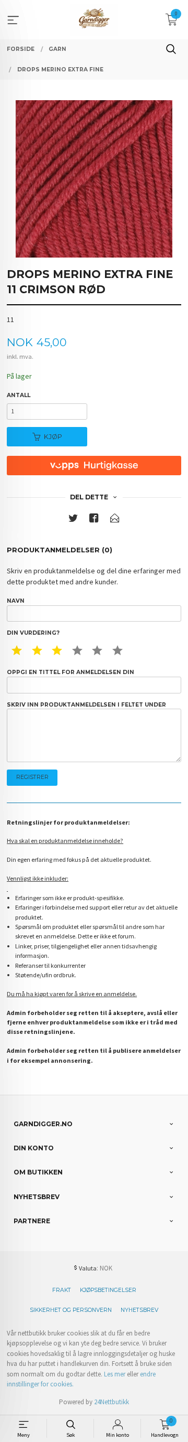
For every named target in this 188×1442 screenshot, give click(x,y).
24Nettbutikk (111, 1401)
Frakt (61, 1290)
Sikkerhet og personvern (71, 1310)
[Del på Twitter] (73, 520)
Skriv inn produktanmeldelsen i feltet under (86, 704)
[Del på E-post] (115, 520)
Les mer (114, 1374)
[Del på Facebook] (94, 520)
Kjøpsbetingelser (108, 1290)
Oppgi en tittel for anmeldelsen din (70, 672)
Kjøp (53, 437)
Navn (16, 600)
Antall (18, 395)
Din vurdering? (33, 632)
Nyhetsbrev (139, 1310)
